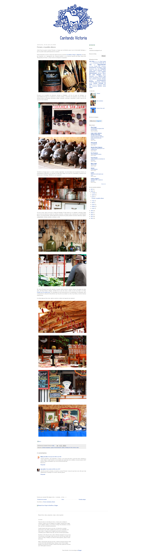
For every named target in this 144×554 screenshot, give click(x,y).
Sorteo (104, 84)
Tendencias (94, 86)
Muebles (99, 74)
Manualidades (93, 73)
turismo (74, 447)
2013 (92, 214)
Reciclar (91, 80)
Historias (95, 70)
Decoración (102, 64)
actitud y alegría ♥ (95, 178)
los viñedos (69, 54)
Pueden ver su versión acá (43, 292)
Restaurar (104, 81)
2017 (92, 189)
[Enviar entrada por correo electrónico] (57, 445)
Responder (43, 464)
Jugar (97, 71)
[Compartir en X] (62, 445)
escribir (104, 67)
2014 (92, 212)
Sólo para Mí (94, 142)
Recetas (104, 78)
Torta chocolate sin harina (96, 154)
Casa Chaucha (94, 157)
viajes (77, 447)
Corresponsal (95, 62)
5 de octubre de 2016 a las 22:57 (53, 469)
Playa (90, 78)
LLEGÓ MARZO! (94, 169)
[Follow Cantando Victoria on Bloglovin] (95, 121)
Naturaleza (91, 76)
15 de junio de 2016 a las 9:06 (54, 456)
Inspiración (92, 71)
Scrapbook (95, 84)
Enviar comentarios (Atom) (49, 501)
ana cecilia (43, 469)
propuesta (94, 78)
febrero (93, 206)
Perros (100, 77)
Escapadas (48, 447)
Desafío (95, 66)
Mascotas (100, 73)
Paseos (90, 77)
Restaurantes (97, 81)
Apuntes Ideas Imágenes (96, 147)
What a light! (94, 163)
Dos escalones (100, 100)
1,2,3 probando (94, 143)
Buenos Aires (97, 61)
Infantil (104, 70)
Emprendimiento (92, 67)
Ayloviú (92, 168)
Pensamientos (96, 77)
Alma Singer (94, 127)
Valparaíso (79, 54)
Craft (94, 64)
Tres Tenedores (94, 153)
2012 (92, 216)
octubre (94, 192)
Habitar (90, 70)
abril (93, 202)
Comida (43, 447)
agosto (93, 194)
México (104, 73)
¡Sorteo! (98, 93)
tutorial (104, 86)
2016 (92, 191)
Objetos (100, 76)
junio (93, 196)
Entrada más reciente (42, 499)
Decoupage (91, 66)
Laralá (92, 172)
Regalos (91, 81)
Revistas (90, 83)
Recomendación (57, 447)
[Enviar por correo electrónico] (59, 445)
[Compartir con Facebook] (64, 445)
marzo (93, 204)
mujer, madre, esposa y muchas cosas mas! (96, 134)
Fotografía (103, 69)
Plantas (104, 77)
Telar (90, 86)
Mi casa (92, 74)
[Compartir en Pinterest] (65, 445)
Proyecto (99, 78)
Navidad (96, 76)
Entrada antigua (82, 499)
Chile (101, 61)
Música (104, 74)
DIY (99, 66)
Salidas (63, 447)
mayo (93, 200)
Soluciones (100, 84)
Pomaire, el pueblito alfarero (98, 198)
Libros (99, 71)
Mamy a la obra (44, 456)
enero (93, 208)
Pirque (74, 54)
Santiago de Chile (68, 447)
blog (93, 61)
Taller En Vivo (93, 164)
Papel (104, 76)
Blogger (79, 550)
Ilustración (100, 70)
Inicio (63, 499)
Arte (90, 61)
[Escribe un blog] (61, 445)
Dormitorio (103, 66)
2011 (92, 218)
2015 (92, 210)
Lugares (52, 447)
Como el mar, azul (100, 108)
